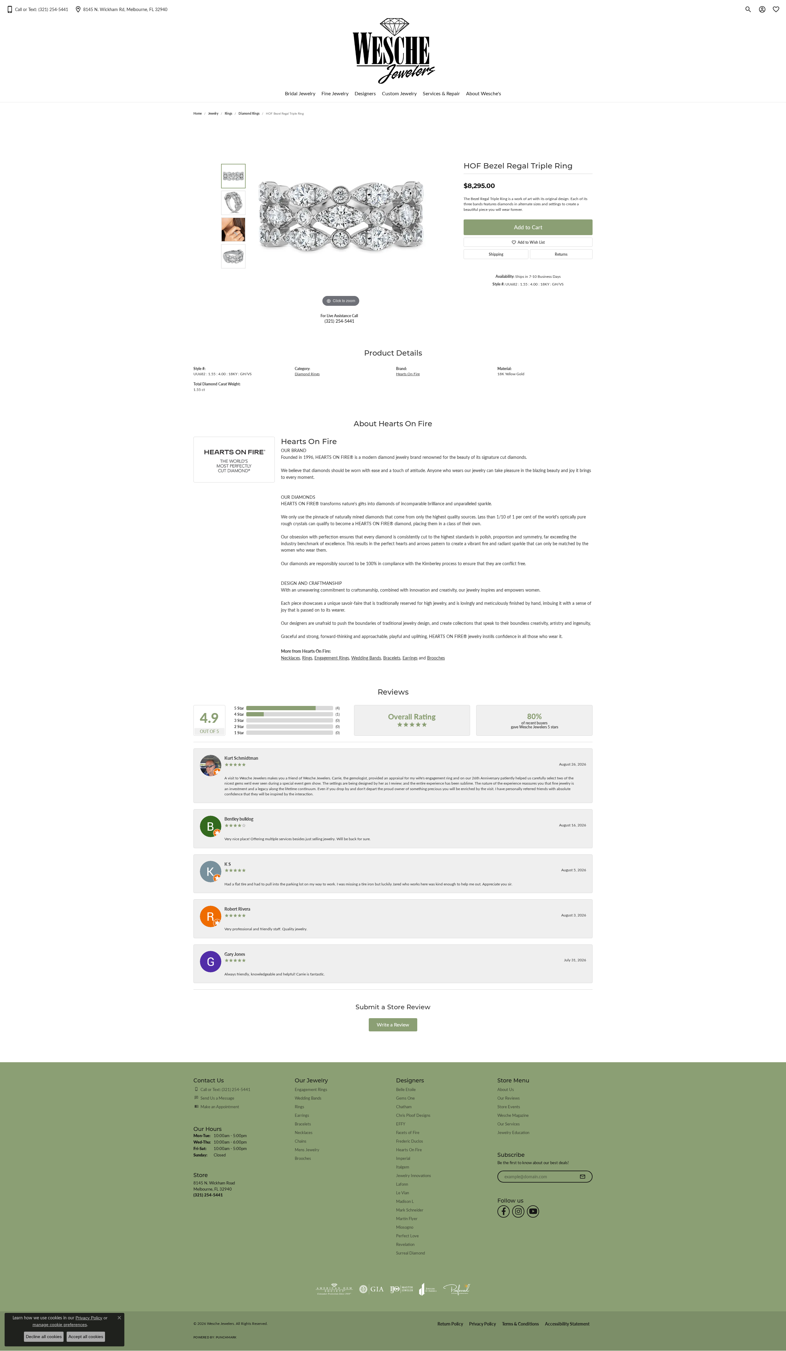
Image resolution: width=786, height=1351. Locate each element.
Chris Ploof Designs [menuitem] (413, 1115)
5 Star (239, 708)
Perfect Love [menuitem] (407, 1235)
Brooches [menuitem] (303, 1158)
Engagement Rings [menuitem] (311, 1089)
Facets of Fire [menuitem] (407, 1132)
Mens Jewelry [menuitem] (307, 1149)
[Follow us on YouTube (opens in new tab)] (533, 1211)
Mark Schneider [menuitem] (409, 1209)
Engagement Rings (331, 658)
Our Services (508, 1123)
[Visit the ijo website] (401, 1289)
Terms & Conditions (520, 1324)
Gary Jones (234, 954)
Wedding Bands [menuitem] (308, 1098)
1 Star (239, 732)
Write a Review (393, 1024)
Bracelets (391, 658)
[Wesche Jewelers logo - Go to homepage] (393, 46)
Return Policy (450, 1324)
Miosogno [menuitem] (404, 1227)
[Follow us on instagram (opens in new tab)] (518, 1211)
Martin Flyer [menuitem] (407, 1218)
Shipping (496, 254)
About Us (505, 1089)
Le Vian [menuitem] (402, 1192)
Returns (561, 254)
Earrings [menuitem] (302, 1115)
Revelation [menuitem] (405, 1244)
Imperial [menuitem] (403, 1158)
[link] (120, 9)
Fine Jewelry (334, 93)
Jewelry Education (513, 1132)
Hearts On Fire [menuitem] (409, 1149)
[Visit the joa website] (428, 1289)
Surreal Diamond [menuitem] (410, 1252)
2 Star (239, 726)
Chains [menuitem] (300, 1141)
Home (197, 113)
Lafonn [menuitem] (402, 1184)
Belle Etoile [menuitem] (406, 1089)
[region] (341, 216)
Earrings (410, 658)
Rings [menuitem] (299, 1106)
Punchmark (226, 1337)
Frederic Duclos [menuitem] (409, 1141)
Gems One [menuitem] (405, 1098)
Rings (228, 113)
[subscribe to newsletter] (582, 1176)
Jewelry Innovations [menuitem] (413, 1175)
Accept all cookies (85, 1336)
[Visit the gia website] (371, 1289)
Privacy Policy (482, 1324)
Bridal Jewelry (300, 93)
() (338, 708)
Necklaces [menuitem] (304, 1132)
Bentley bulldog (238, 819)
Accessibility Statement (567, 1324)
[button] (37, 9)
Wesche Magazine (513, 1115)
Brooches (436, 658)
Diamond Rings (249, 113)
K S (227, 864)
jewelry (213, 113)
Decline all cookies (44, 1336)
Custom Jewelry (399, 93)
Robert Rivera (237, 909)
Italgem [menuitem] (402, 1166)
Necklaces (290, 658)
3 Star (239, 720)
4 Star (239, 714)
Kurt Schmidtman (241, 758)
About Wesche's (483, 93)
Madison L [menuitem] (405, 1201)
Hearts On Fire (408, 374)
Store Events (508, 1106)
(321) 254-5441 (339, 321)
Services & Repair (441, 93)
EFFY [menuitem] (400, 1123)
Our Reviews (508, 1098)
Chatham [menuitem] (404, 1106)
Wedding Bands (366, 658)
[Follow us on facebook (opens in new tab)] (503, 1211)
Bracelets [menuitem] (303, 1123)
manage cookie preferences (60, 1324)
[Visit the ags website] (334, 1289)
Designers (365, 93)
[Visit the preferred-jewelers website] (457, 1289)
